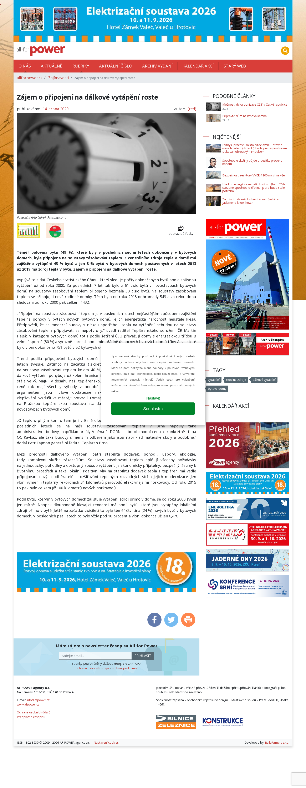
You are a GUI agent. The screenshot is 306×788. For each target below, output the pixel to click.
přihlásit (142, 655)
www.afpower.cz (28, 704)
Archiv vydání (157, 66)
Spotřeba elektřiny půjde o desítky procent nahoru (252, 162)
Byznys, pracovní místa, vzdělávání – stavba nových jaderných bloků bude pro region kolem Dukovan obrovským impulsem (254, 148)
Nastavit (153, 398)
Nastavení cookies (106, 742)
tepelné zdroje (236, 380)
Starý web (235, 66)
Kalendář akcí (198, 66)
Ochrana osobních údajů (33, 712)
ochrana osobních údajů (92, 668)
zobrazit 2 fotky (181, 233)
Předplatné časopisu (31, 717)
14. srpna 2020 (55, 108)
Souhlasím (153, 408)
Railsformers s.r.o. (277, 742)
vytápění (214, 380)
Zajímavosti (58, 77)
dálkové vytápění (264, 380)
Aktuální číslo (115, 66)
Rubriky (80, 66)
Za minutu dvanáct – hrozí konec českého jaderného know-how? (250, 201)
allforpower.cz (29, 77)
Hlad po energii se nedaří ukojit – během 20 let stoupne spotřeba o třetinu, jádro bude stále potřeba (254, 187)
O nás (25, 66)
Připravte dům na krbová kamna (244, 116)
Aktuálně (51, 66)
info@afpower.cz (38, 700)
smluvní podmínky (124, 668)
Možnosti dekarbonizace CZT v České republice (254, 104)
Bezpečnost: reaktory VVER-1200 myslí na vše (253, 175)
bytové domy (217, 389)
